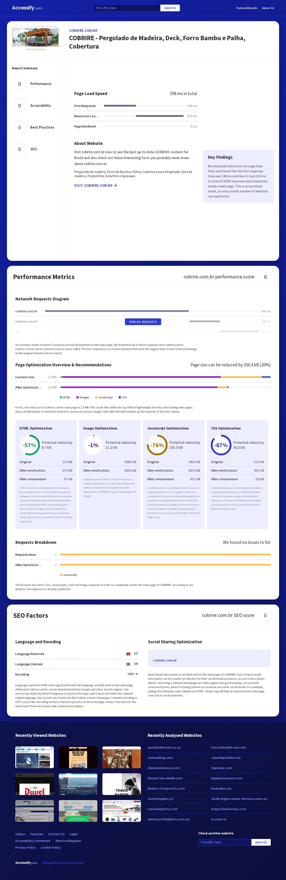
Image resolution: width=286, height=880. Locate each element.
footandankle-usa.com (228, 747)
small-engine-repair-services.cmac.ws (239, 798)
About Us (268, 8)
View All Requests (143, 322)
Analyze (170, 8)
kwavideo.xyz (221, 788)
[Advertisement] (171, 72)
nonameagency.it (161, 798)
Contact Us (56, 834)
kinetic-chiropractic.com (166, 788)
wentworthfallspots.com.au (169, 819)
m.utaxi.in (218, 819)
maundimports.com (163, 809)
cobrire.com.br (83, 30)
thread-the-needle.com (165, 778)
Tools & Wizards (246, 8)
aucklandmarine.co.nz (164, 747)
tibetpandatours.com (164, 768)
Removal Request (68, 841)
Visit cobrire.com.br (93, 185)
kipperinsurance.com (226, 778)
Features (36, 834)
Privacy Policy (25, 847)
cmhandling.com (160, 757)
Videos (20, 834)
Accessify (27, 8)
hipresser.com (221, 768)
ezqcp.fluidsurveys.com (228, 809)
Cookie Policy (51, 847)
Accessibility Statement (32, 841)
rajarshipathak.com (226, 757)
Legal (74, 834)
